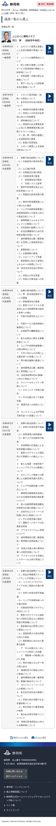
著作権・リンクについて (17, 787)
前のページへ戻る (21, 737)
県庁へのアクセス (14, 776)
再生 (49, 52)
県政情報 (23, 10)
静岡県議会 (33, 10)
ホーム (15, 10)
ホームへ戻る (40, 737)
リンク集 (10, 805)
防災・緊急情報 (47, 4)
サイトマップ (12, 810)
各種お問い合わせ (14, 771)
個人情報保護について (16, 792)
